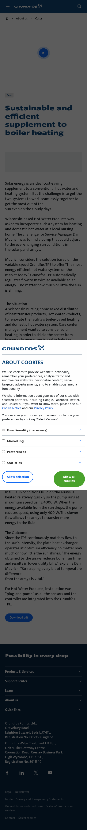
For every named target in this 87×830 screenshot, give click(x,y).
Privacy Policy (43, 408)
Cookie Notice (11, 408)
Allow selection (18, 477)
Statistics (14, 463)
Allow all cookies (69, 479)
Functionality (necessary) (27, 430)
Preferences (16, 452)
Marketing (15, 441)
